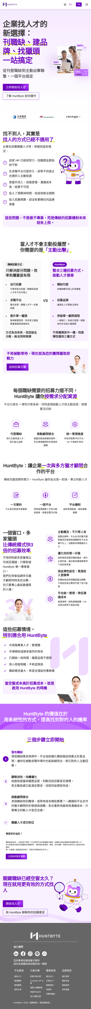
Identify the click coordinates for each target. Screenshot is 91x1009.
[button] (65, 4)
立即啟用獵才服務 (16, 856)
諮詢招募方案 (17, 367)
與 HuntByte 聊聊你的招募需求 (25, 912)
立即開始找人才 (16, 87)
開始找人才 (13, 903)
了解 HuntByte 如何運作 (21, 96)
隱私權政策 (44, 1003)
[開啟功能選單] (86, 4)
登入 (70, 4)
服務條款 (34, 1003)
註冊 (78, 4)
